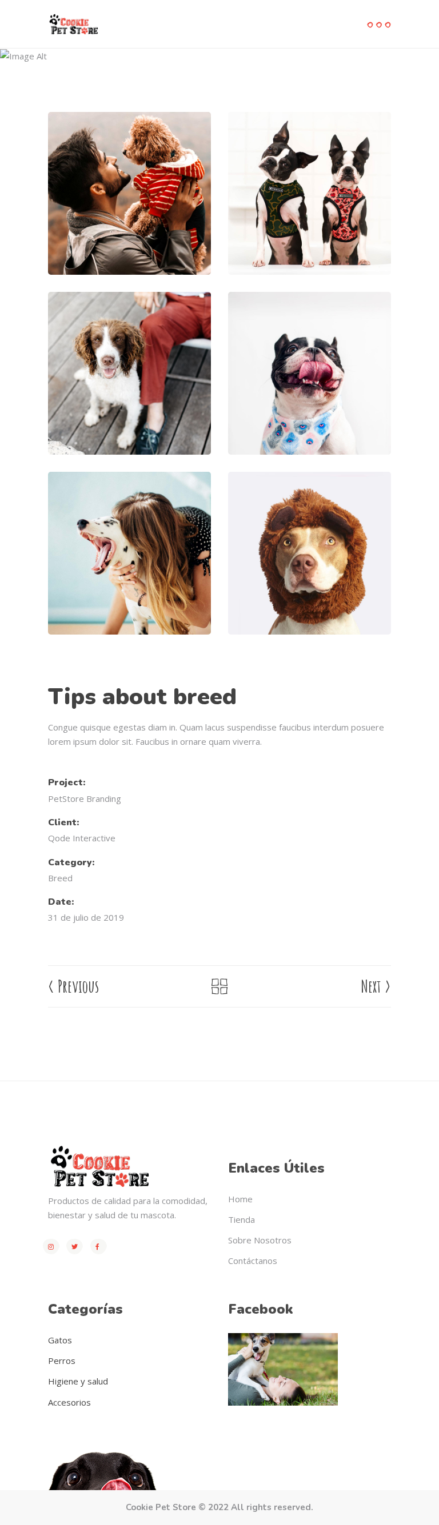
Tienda (241, 1219)
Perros (61, 1360)
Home (61, 73)
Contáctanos (252, 1260)
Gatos (60, 1340)
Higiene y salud (78, 1381)
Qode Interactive (81, 838)
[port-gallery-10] (309, 553)
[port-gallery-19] (129, 193)
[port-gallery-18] (309, 193)
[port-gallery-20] (129, 373)
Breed (98, 73)
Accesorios (69, 1402)
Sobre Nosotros (260, 1240)
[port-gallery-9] (129, 553)
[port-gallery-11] (309, 373)
